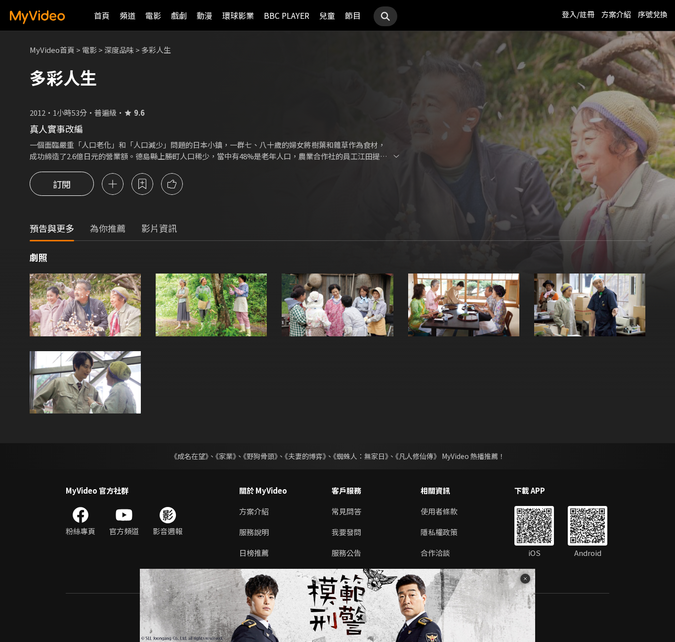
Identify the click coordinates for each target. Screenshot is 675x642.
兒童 (327, 15)
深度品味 (119, 50)
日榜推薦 (254, 553)
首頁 (102, 15)
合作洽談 (435, 553)
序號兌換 (653, 14)
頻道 (127, 15)
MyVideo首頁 (52, 50)
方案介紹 (616, 14)
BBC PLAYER (286, 15)
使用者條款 (439, 511)
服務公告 (346, 553)
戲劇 (179, 15)
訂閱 (62, 184)
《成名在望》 (189, 456)
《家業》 (225, 456)
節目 (353, 15)
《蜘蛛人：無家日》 (360, 456)
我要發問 (346, 532)
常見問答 (346, 511)
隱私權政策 (439, 532)
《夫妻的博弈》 (305, 456)
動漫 (204, 15)
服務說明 (254, 532)
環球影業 (238, 15)
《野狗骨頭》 (260, 456)
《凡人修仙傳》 (417, 456)
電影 (153, 15)
